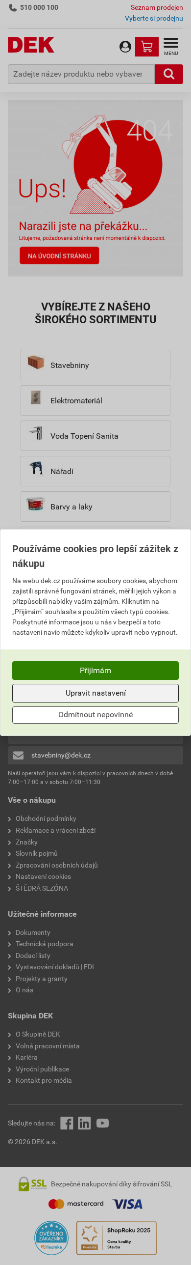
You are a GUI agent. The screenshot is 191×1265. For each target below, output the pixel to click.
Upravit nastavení (96, 693)
